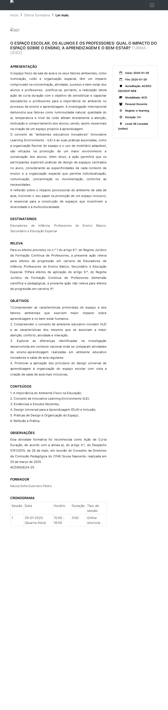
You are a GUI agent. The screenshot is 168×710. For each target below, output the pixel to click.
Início (14, 15)
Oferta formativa (37, 15)
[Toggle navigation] (152, 5)
